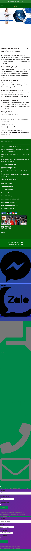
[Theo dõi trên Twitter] (10, 213)
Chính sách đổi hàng (6, 196)
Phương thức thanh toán (7, 193)
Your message (3, 530)
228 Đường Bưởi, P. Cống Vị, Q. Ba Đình (18, 171)
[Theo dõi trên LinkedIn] (16, 213)
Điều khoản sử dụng (6, 183)
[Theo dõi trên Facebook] (2, 213)
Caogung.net (6, 96)
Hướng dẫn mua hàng (7, 186)
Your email (2, 524)
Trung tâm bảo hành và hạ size (9, 205)
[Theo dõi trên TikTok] (8, 213)
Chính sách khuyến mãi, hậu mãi (10, 199)
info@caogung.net (10, 127)
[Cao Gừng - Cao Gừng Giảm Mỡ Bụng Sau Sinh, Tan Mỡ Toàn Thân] (15, 5)
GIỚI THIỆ (10, 242)
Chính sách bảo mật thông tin (9, 202)
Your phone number (4, 496)
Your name (2, 490)
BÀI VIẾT (16, 242)
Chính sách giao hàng (7, 189)
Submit (4, 507)
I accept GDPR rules (4, 502)
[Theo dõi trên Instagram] (5, 213)
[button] (22, 1)
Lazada (15, 132)
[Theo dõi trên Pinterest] (13, 213)
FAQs (21, 242)
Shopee (11, 132)
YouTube (5, 132)
